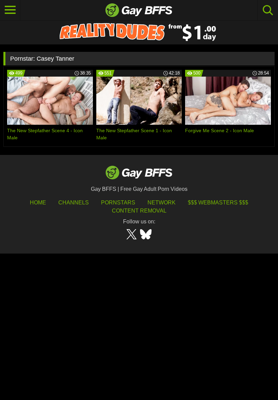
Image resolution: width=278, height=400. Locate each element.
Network (161, 202)
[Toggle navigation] (10, 10)
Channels (73, 202)
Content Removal (139, 211)
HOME (38, 202)
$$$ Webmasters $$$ (218, 202)
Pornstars (118, 202)
